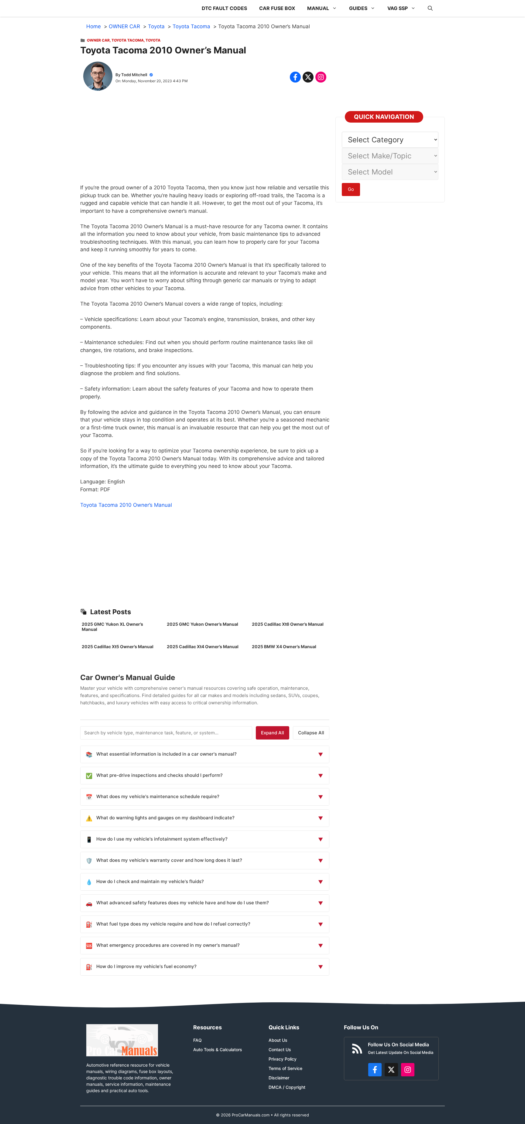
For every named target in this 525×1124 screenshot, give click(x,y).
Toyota (153, 40)
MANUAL (318, 8)
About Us (278, 1040)
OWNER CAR (98, 40)
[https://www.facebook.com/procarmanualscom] (375, 1069)
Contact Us (280, 1049)
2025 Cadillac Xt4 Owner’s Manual (202, 646)
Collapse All (311, 733)
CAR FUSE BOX (277, 8)
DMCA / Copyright (287, 1087)
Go (351, 189)
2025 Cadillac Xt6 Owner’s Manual (288, 624)
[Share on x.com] (308, 77)
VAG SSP (397, 8)
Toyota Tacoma (128, 40)
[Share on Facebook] (295, 77)
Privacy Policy (283, 1058)
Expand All (272, 733)
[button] (430, 8)
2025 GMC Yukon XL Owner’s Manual (112, 626)
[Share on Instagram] (320, 77)
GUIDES (358, 8)
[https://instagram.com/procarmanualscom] (407, 1069)
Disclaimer (279, 1077)
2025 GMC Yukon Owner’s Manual (202, 624)
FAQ (197, 1040)
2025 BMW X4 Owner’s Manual (284, 646)
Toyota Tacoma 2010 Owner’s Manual (126, 505)
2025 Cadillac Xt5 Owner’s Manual (117, 646)
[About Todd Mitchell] (97, 77)
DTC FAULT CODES (224, 8)
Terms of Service (285, 1068)
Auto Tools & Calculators (217, 1049)
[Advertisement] (204, 141)
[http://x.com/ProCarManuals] (391, 1069)
